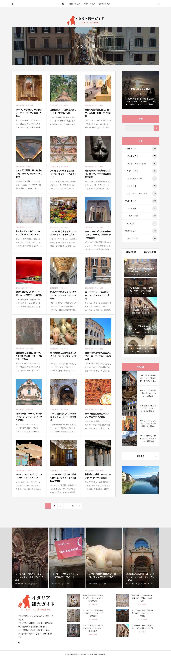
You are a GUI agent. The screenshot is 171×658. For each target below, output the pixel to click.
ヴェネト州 (141, 186)
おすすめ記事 (150, 252)
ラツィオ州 (141, 208)
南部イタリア (104, 4)
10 (73, 506)
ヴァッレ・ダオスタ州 (141, 163)
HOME (63, 4)
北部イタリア (74, 4)
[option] (30, 558)
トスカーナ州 (141, 216)
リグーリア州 (141, 171)
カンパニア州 (141, 238)
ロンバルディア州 (141, 178)
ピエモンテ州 (141, 156)
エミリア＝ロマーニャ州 (141, 193)
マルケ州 (141, 223)
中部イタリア (89, 4)
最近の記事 (131, 252)
